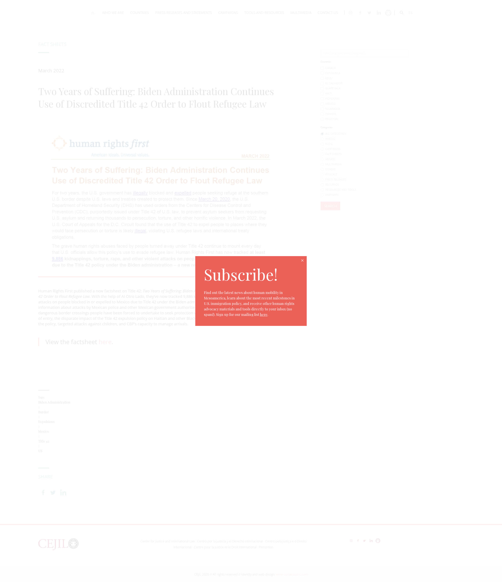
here (263, 314)
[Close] (302, 260)
